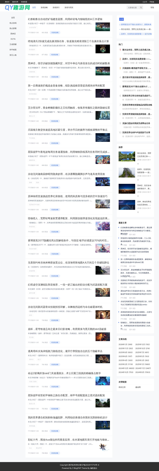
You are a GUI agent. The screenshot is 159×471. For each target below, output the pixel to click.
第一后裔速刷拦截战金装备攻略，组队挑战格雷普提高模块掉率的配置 (66, 85)
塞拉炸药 (39, 448)
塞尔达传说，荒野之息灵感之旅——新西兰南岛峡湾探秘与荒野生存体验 (137, 29)
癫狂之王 (32, 116)
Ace (30, 448)
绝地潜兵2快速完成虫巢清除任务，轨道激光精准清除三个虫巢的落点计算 (68, 41)
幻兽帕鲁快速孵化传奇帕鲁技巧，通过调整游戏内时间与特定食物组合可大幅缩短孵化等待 (136, 229)
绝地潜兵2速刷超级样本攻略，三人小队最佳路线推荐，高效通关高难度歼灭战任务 (136, 240)
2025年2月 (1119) (126, 364)
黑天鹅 (31, 337)
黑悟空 (7, 2)
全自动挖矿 (33, 27)
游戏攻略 (44, 7)
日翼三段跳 (33, 381)
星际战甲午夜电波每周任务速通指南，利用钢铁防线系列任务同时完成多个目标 (71, 151)
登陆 (152, 7)
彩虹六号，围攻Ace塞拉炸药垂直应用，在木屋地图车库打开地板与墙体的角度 (71, 439)
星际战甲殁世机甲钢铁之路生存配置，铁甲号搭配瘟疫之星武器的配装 (66, 395)
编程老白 (93, 468)
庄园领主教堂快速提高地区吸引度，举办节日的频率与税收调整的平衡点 (67, 129)
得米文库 (122, 387)
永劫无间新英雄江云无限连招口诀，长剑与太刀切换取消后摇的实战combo (136, 303)
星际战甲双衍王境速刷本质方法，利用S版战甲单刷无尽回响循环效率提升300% (136, 292)
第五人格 (13, 55)
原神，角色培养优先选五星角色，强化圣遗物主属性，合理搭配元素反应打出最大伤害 (144, 203)
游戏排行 (56, 7)
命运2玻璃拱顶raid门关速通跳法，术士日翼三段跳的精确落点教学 (64, 373)
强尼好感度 (33, 249)
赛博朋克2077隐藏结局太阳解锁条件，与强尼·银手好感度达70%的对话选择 (70, 240)
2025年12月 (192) (142, 344)
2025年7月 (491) (142, 352)
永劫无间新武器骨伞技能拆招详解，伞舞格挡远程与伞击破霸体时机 (65, 306)
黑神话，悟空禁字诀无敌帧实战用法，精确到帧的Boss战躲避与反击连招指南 (136, 250)
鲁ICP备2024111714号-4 (89, 465)
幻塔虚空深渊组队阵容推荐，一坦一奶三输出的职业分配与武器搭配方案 (67, 284)
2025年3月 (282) (142, 360)
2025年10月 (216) (142, 348)
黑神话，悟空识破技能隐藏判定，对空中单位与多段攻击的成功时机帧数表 (69, 63)
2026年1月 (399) (125, 344)
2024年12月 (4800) (126, 368)
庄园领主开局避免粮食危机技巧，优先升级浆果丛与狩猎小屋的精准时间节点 (136, 281)
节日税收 (32, 138)
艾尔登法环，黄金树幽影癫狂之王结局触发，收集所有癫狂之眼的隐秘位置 (69, 107)
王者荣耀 (13, 44)
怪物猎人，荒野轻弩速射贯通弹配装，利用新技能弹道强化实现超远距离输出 (70, 218)
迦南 (30, 182)
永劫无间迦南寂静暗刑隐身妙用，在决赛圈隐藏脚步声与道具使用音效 (66, 174)
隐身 (37, 182)
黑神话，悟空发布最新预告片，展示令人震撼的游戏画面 (144, 187)
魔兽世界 (15, 2)
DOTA (13, 39)
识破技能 (32, 72)
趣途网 (138, 387)
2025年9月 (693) (126, 352)
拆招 (30, 315)
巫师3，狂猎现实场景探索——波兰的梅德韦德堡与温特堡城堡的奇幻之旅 (137, 34)
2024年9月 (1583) (142, 372)
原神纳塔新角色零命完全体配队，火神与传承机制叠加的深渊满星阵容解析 (136, 313)
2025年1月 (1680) (142, 364)
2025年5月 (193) (142, 356)
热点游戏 (13, 23)
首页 (34, 7)
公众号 (145, 2)
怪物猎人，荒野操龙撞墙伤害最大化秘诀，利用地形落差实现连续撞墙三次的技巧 (136, 324)
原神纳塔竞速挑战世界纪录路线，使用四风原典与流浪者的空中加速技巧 (67, 196)
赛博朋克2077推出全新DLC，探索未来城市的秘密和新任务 (137, 24)
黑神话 (13, 34)
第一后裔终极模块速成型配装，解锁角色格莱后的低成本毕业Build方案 (136, 260)
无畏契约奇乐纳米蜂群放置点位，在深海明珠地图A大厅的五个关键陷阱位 (68, 262)
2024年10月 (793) (126, 372)
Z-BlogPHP (76, 468)
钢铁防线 (32, 160)
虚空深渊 (32, 293)
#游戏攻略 (55, 32)
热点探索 (13, 28)
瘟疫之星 (32, 404)
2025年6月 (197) (125, 356)
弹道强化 (32, 227)
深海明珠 (32, 271)
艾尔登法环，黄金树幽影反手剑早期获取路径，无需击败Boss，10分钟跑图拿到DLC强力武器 (136, 271)
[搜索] (141, 7)
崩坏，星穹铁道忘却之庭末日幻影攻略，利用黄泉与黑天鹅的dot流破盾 (67, 329)
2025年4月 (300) (126, 360)
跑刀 (39, 359)
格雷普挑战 (33, 94)
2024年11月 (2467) (143, 368)
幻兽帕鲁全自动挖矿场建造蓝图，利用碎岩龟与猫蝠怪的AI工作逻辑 (65, 19)
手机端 (152, 2)
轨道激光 (32, 49)
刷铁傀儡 (32, 426)
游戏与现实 (69, 7)
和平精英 (13, 50)
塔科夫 (31, 359)
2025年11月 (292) (126, 348)
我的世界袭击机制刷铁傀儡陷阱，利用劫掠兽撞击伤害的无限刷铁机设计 (67, 417)
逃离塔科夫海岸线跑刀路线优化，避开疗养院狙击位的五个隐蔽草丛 (65, 351)
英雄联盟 (24, 2)
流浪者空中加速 (34, 204)
